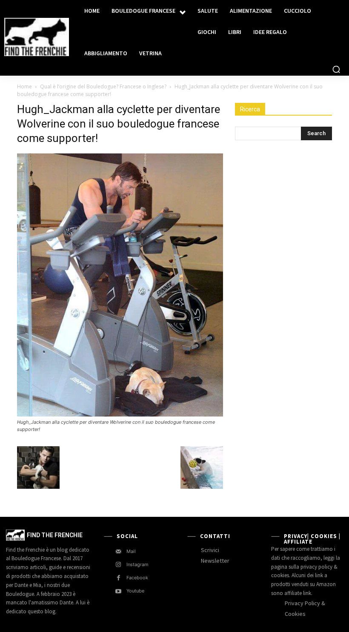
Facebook (137, 578)
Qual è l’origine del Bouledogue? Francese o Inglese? (103, 86)
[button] (336, 69)
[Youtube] (118, 591)
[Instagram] (118, 564)
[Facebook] (118, 577)
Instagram (137, 564)
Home (24, 86)
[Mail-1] (118, 551)
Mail (131, 551)
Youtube (135, 591)
